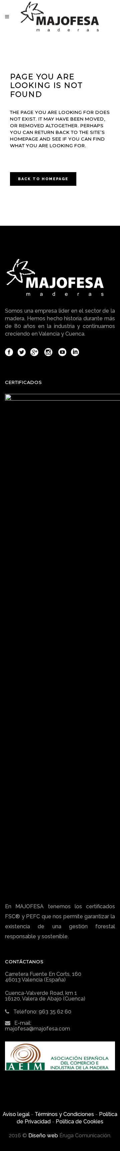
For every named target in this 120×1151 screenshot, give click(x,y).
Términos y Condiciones (64, 1114)
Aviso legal (16, 1114)
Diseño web (43, 1135)
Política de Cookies (79, 1121)
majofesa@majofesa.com (37, 1028)
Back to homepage (43, 179)
